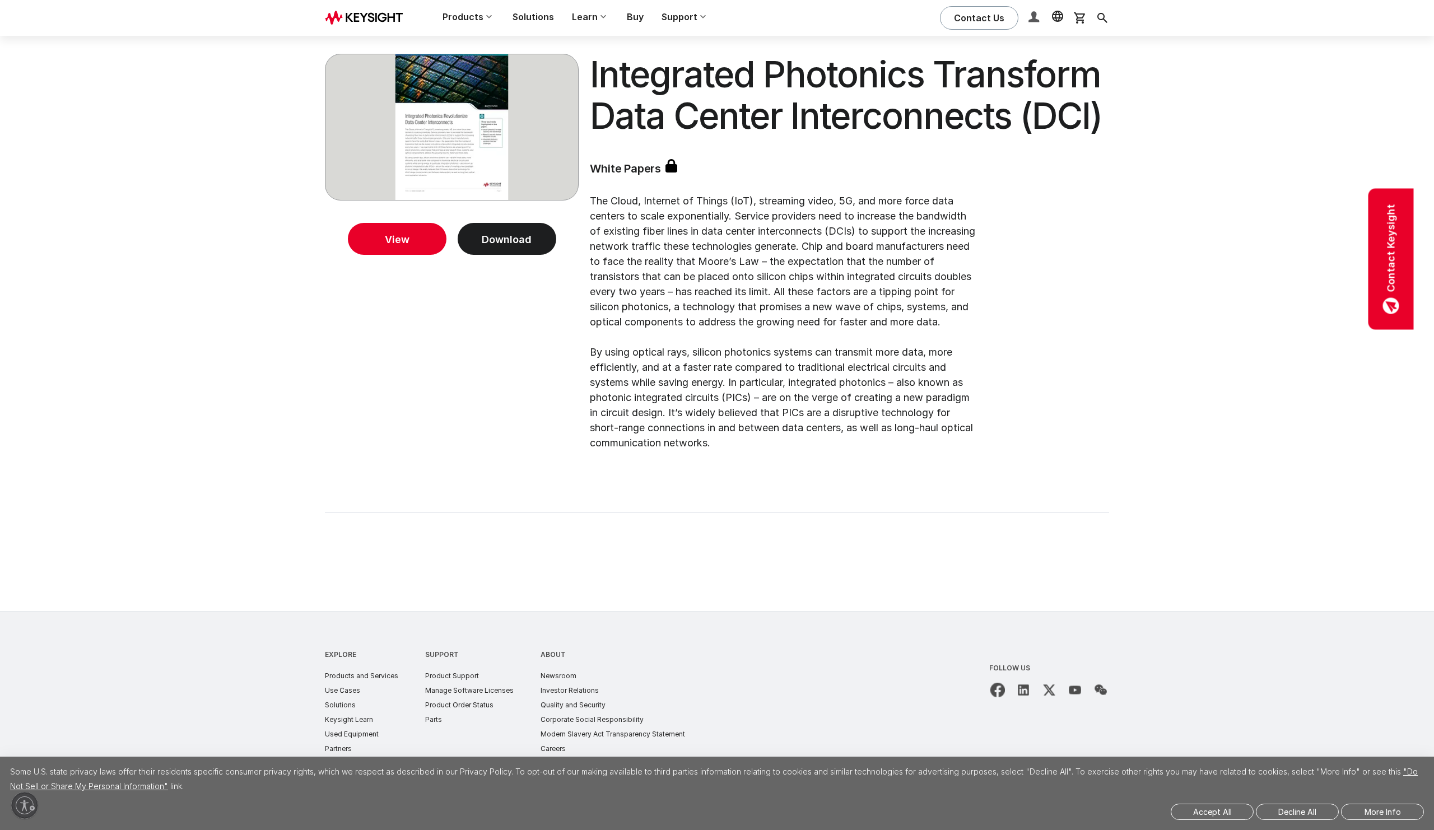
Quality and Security (573, 705)
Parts (433, 719)
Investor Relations (570, 690)
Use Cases (342, 690)
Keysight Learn (349, 719)
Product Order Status (459, 705)
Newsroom (558, 676)
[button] (1035, 18)
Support (442, 654)
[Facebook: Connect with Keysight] (997, 690)
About (553, 654)
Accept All (1212, 812)
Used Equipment (352, 734)
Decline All (1297, 812)
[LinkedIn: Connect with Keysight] (1023, 690)
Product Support (452, 676)
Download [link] (507, 239)
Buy (635, 16)
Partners (338, 748)
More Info (1383, 812)
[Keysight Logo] (368, 18)
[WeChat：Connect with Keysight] (1100, 690)
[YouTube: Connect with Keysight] (1075, 690)
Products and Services (361, 676)
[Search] (1102, 18)
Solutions (533, 16)
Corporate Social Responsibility (592, 719)
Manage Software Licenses (469, 690)
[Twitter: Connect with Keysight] (1049, 690)
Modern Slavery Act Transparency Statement (613, 734)
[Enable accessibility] (24, 805)
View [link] (397, 239)
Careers (553, 748)
